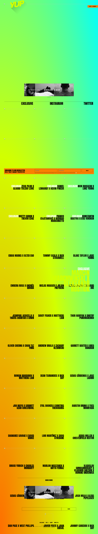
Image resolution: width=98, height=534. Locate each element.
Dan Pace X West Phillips (21, 525)
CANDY (94, 6)
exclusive (27, 103)
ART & (90, 6)
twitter (88, 103)
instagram (56, 103)
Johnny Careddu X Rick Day (82, 527)
